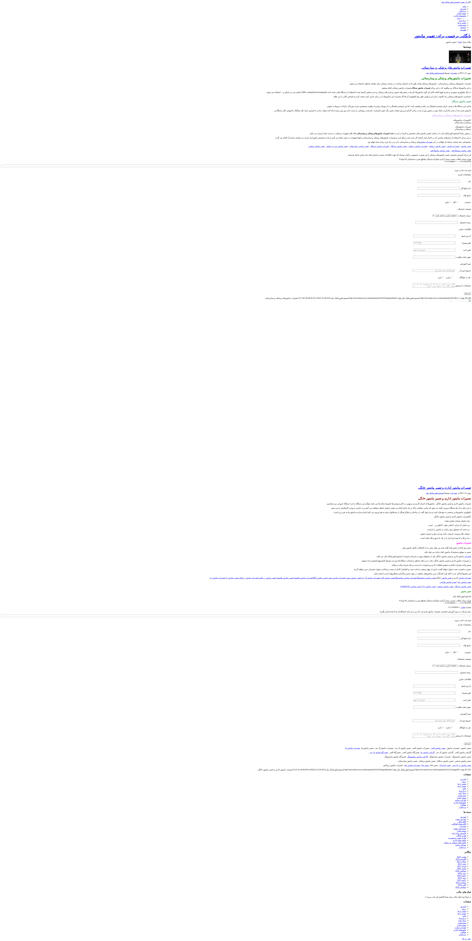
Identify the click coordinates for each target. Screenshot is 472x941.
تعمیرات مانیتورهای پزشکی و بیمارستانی (446, 67)
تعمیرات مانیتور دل (217, 578)
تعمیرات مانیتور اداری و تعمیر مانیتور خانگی (444, 487)
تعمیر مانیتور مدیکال (398, 146)
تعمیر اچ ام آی (445, 765)
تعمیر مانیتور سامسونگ (426, 578)
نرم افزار (462, 807)
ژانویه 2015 (461, 880)
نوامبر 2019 (461, 857)
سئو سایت (462, 796)
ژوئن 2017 (462, 864)
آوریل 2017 (461, 866)
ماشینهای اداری (460, 803)
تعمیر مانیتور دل (231, 578)
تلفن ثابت (467, 250)
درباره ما (462, 791)
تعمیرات (453, 73)
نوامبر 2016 (461, 869)
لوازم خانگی (461, 836)
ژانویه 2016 (461, 876)
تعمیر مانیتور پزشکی (437, 146)
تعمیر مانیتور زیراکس (267, 578)
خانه (464, 789)
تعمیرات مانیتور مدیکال (379, 146)
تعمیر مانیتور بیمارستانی (359, 146)
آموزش (463, 779)
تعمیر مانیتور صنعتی (316, 146)
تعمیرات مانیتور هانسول (303, 578)
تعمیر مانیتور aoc (464, 582)
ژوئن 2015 (462, 878)
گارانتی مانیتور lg (427, 752)
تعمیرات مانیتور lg (352, 748)
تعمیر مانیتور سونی (353, 578)
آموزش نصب (460, 819)
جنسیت (468, 202)
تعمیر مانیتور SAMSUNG (410, 586)
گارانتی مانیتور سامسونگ (417, 757)
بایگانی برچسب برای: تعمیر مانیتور (442, 36)
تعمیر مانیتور (466, 146)
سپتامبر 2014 (460, 887)
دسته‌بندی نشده (460, 829)
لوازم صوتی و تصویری (457, 838)
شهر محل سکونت (463, 257)
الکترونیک (462, 822)
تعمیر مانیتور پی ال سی (461, 765)
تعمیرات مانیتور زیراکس (248, 578)
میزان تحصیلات (464, 216)
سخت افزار (461, 798)
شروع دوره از (465, 271)
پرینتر (459, 18)
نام (469, 181)
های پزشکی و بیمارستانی (415, 142)
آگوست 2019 (461, 859)
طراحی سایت (460, 800)
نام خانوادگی (466, 188)
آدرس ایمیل (466, 236)
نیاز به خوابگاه (465, 277)
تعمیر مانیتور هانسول (284, 578)
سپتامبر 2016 (460, 871)
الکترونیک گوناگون (458, 824)
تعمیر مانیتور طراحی (448, 582)
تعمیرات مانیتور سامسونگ (405, 578)
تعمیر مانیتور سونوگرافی (461, 151)
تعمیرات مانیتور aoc (412, 765)
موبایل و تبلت (460, 845)
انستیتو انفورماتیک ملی (435, 73)
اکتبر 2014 (462, 885)
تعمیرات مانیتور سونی (336, 578)
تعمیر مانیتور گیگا (320, 578)
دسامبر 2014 (461, 883)
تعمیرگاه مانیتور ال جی (378, 752)
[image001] (460, 301)
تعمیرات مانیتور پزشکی (417, 146)
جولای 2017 (461, 862)
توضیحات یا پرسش (463, 285)
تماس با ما (462, 784)
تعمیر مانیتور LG (429, 586)
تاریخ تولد (467, 195)
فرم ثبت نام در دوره (463, 170)
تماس (463, 607)
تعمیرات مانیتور (426, 142)
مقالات (463, 805)
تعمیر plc (425, 765)
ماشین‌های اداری (459, 840)
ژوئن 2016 (462, 873)
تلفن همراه (466, 243)
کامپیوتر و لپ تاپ (459, 833)
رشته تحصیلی (465, 222)
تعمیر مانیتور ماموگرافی (440, 151)
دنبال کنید (462, 793)
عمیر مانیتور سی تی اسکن (336, 146)
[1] (460, 62)
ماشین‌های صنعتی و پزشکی (455, 843)
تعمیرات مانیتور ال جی (370, 578)
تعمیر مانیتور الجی (387, 578)
